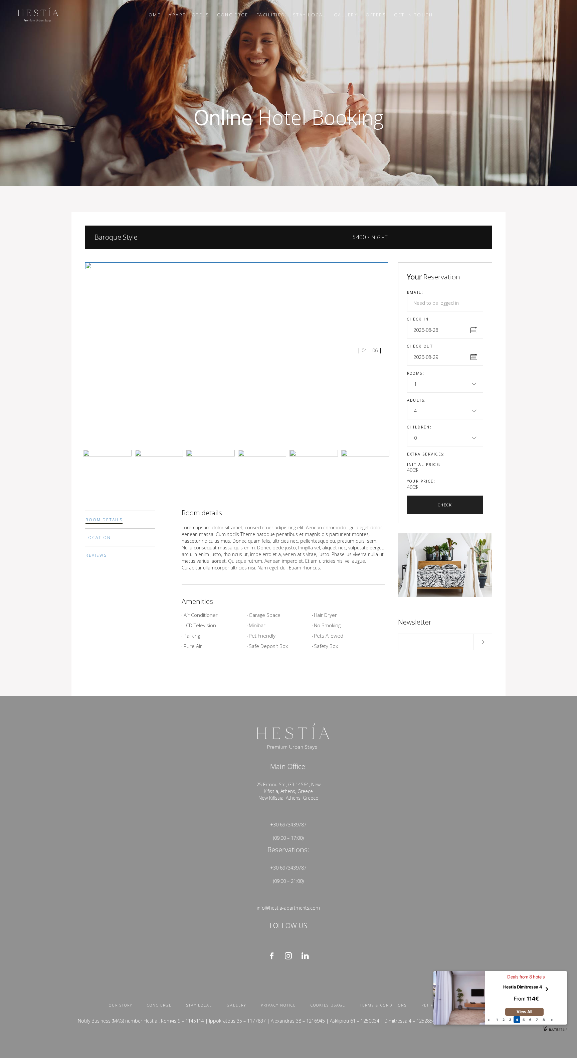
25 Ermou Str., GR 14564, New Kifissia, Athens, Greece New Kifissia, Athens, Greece (288, 791)
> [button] (552, 1020)
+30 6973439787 (288, 824)
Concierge (159, 1005)
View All (524, 1011)
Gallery (236, 1005)
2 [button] (504, 1020)
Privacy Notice (278, 1005)
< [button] (489, 1020)
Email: (415, 292)
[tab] (120, 520)
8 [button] (544, 1020)
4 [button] (517, 1020)
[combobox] (445, 384)
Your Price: (421, 481)
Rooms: (416, 373)
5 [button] (524, 1020)
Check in (418, 318)
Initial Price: (424, 464)
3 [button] (510, 1020)
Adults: (416, 400)
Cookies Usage (328, 1005)
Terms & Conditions (383, 1005)
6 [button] (530, 1020)
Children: (419, 426)
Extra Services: (426, 453)
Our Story (120, 1005)
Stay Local (199, 1005)
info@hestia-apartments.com (288, 908)
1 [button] (497, 1020)
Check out (420, 346)
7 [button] (537, 1020)
